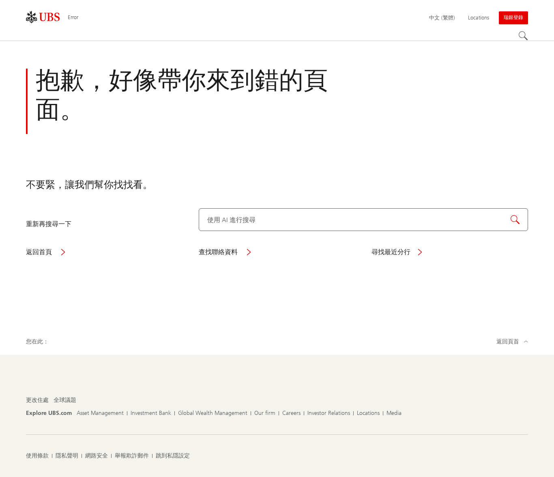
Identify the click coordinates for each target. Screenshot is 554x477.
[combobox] (363, 219)
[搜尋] (523, 36)
